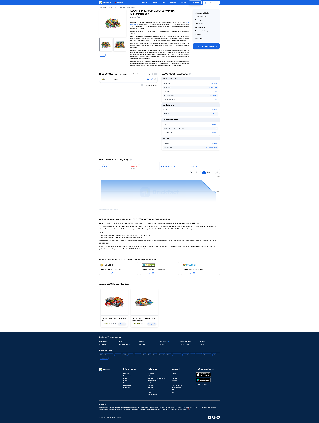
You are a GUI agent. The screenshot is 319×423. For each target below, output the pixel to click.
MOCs (173, 390)
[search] (205, 3)
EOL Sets (150, 385)
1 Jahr (204, 172)
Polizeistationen (177, 354)
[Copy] (190, 74)
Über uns (126, 373)
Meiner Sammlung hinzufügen (206, 46)
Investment (175, 376)
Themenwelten (152, 380)
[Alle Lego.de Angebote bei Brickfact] (105, 79)
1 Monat (192, 172)
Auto (149, 354)
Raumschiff (161, 354)
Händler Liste (151, 383)
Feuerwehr (186, 354)
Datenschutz (127, 385)
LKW (214, 354)
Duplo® (202, 341)
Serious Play (213, 87)
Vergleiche (175, 383)
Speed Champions (185, 341)
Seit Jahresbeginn (211, 172)
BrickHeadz (102, 344)
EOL (163, 3)
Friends (202, 344)
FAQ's (125, 378)
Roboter (169, 354)
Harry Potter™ (123, 344)
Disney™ (142, 341)
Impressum (126, 387)
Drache (154, 354)
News (149, 392)
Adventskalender (109, 354)
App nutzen (195, 3)
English (198, 384)
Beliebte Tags (105, 350)
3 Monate (198, 172)
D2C (101, 354)
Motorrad (199, 354)
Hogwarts (130, 354)
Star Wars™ (163, 341)
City (120, 341)
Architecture (103, 341)
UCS (125, 354)
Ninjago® (142, 344)
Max (218, 172)
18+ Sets (150, 387)
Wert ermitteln (152, 394)
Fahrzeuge (138, 354)
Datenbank (150, 376)
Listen (173, 392)
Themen (155, 3)
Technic (162, 344)
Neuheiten (173, 3)
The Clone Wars (103, 358)
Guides (183, 3)
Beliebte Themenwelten (110, 337)
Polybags (102, 55)
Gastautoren (127, 376)
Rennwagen (118, 354)
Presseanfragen (128, 383)
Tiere (144, 354)
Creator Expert (184, 344)
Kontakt (125, 380)
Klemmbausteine (177, 385)
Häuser (192, 354)
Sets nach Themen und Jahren (156, 378)
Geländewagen (207, 354)
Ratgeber (174, 378)
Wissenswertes (176, 387)
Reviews (174, 380)
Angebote (144, 3)
